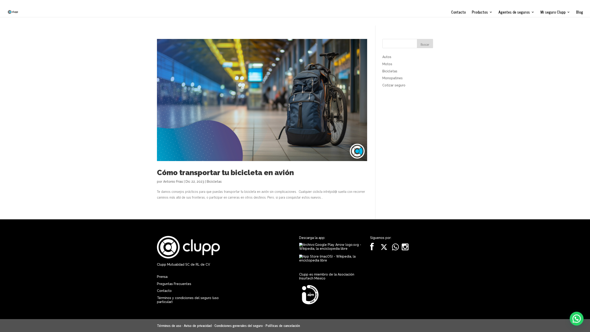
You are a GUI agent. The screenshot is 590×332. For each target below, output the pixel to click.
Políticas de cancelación (283, 325)
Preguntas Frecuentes (174, 284)
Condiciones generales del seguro (238, 325)
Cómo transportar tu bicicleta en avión (225, 172)
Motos (387, 64)
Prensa (162, 277)
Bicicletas (214, 181)
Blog (579, 12)
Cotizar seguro (393, 85)
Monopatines (392, 78)
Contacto (458, 12)
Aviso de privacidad (198, 325)
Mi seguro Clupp (553, 12)
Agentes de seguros (514, 12)
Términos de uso (169, 325)
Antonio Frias (173, 181)
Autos (386, 57)
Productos (480, 12)
